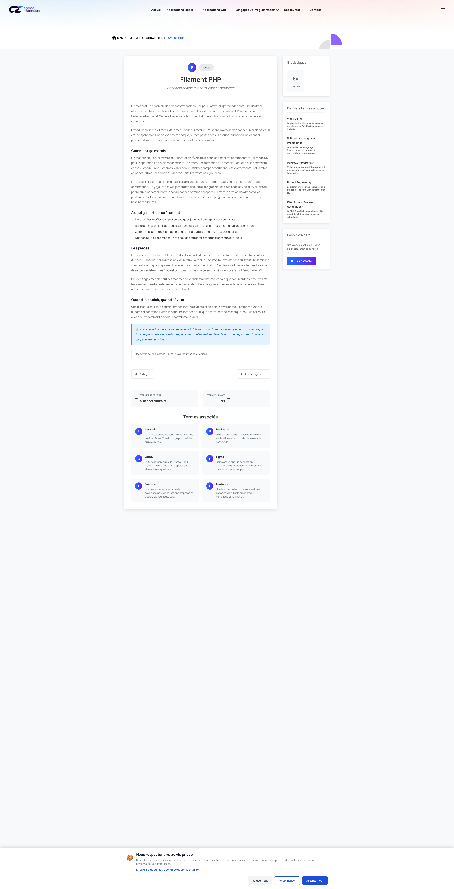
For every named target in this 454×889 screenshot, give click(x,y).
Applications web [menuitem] (215, 10)
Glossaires (151, 38)
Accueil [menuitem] (156, 10)
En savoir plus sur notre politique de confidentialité (167, 869)
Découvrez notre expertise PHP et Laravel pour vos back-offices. (171, 353)
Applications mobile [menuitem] (180, 10)
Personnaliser (287, 880)
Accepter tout (314, 880)
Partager (144, 374)
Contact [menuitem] (315, 10)
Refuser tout (260, 880)
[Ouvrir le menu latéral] (441, 9)
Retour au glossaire (255, 374)
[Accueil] (26, 10)
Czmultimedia (127, 38)
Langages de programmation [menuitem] (255, 10)
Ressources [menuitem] (292, 10)
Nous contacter (303, 261)
